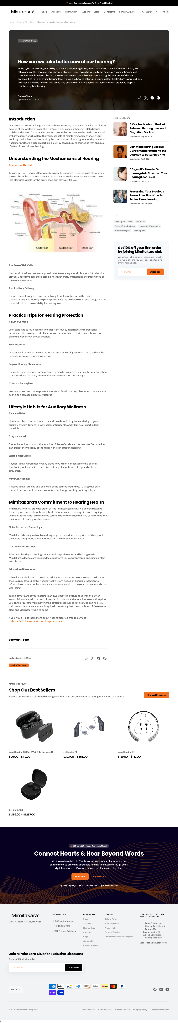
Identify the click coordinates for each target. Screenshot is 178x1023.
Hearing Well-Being (26, 22)
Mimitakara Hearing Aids (27, 1009)
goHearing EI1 (16, 809)
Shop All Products (156, 694)
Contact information (160, 1009)
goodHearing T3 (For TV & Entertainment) (31, 752)
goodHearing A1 (126, 752)
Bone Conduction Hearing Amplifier (153, 936)
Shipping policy (140, 1009)
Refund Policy (111, 919)
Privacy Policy (111, 928)
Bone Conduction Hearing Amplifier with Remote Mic (155, 926)
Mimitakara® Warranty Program (119, 936)
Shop (85, 919)
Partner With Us (90, 945)
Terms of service (122, 1009)
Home (11, 22)
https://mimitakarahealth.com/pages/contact (37, 621)
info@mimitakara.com (63, 921)
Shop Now (80, 876)
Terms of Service (112, 932)
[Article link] (141, 131)
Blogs (85, 936)
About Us (87, 923)
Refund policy (104, 1009)
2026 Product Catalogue (64, 931)
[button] (147, 12)
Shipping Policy (112, 923)
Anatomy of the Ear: (20, 165)
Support (87, 932)
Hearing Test (89, 928)
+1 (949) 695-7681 (61, 926)
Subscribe (155, 271)
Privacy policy (88, 1009)
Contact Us (88, 941)
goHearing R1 (70, 752)
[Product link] (34, 732)
